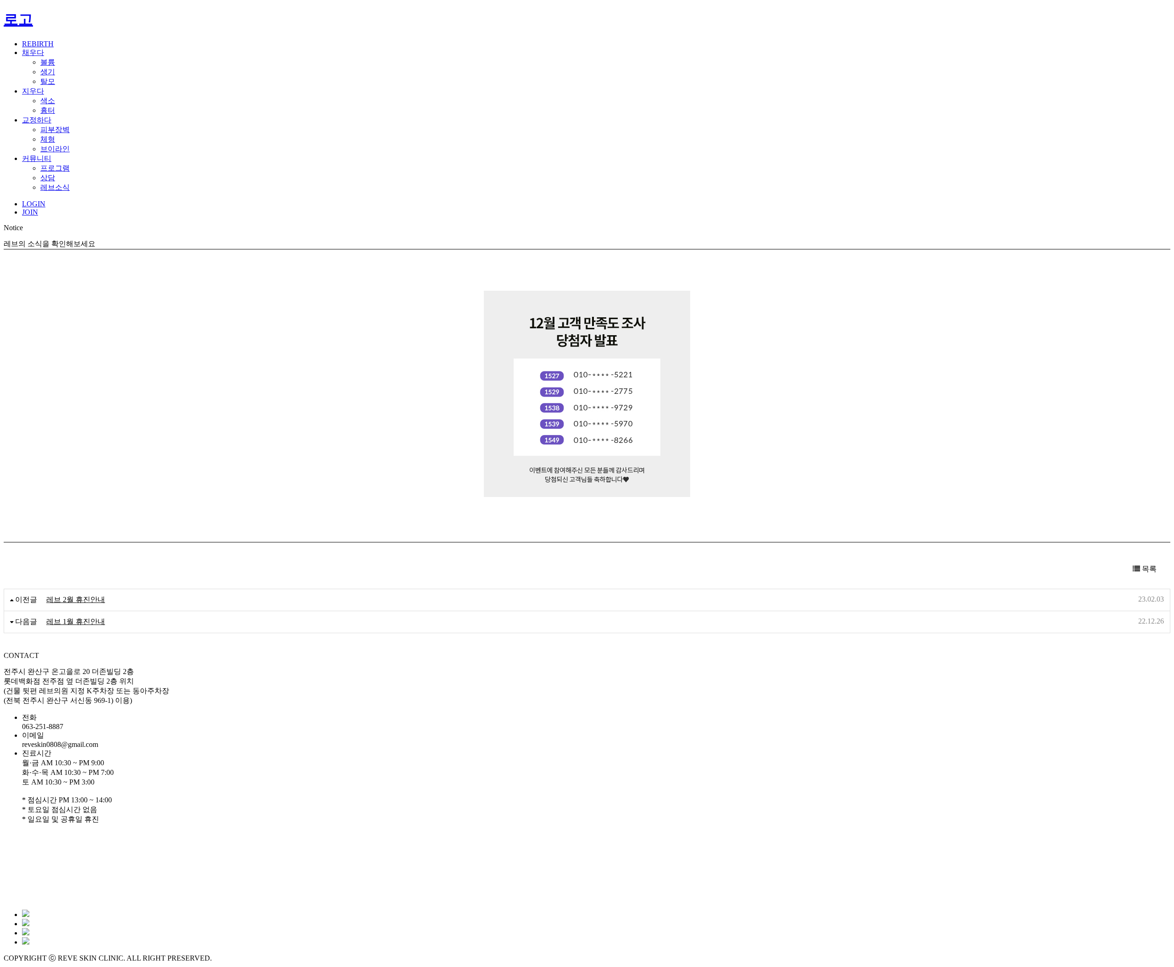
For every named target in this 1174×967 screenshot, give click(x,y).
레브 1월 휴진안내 (75, 621)
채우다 (33, 52)
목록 (1148, 569)
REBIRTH (38, 44)
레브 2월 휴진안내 (75, 599)
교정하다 (36, 120)
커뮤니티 (36, 158)
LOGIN (33, 204)
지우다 (33, 91)
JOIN (30, 212)
